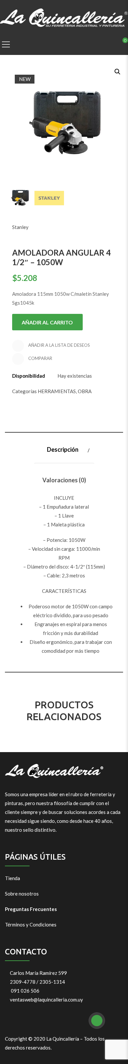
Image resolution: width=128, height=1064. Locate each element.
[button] (117, 71)
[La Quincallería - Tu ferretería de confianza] (64, 17)
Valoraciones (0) (64, 480)
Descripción (62, 449)
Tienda (12, 878)
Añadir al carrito (47, 322)
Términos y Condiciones (30, 924)
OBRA (85, 391)
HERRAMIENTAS (57, 391)
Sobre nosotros (22, 894)
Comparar (39, 358)
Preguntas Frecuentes (31, 909)
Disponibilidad (28, 376)
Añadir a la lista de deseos (58, 345)
